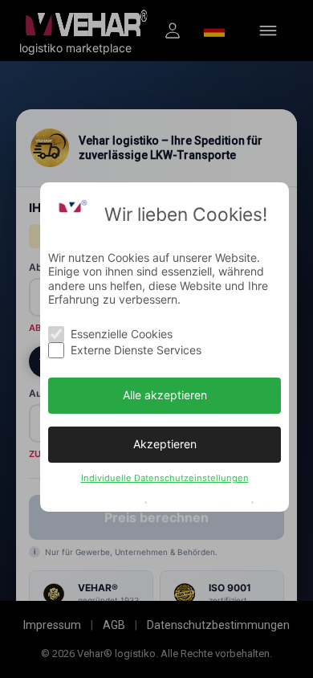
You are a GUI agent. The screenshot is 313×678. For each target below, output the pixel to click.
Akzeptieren (165, 444)
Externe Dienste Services (136, 350)
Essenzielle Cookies (122, 334)
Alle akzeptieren (165, 395)
